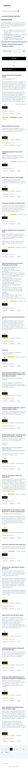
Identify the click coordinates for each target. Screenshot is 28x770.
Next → (7, 752)
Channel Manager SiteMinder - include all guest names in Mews (13, 408)
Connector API (18, 191)
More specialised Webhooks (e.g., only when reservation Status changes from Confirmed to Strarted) (13, 374)
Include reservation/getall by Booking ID (13, 317)
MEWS (10, 766)
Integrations (23, 104)
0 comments (18, 104)
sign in (15, 11)
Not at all (5, 113)
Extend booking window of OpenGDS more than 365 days (13, 649)
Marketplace (18, 139)
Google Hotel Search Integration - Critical (12, 76)
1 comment (12, 422)
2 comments (12, 139)
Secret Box (5, 350)
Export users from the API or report (12, 615)
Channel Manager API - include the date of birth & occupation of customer (14, 435)
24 (23, 749)
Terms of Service (15, 766)
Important (12, 113)
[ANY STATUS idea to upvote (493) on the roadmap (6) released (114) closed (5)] (14, 69)
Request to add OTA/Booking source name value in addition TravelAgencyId (13, 677)
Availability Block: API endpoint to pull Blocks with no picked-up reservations (13, 510)
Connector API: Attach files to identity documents (13, 568)
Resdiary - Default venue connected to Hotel (13, 231)
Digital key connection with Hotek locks (14, 544)
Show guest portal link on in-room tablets (12, 152)
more (23, 101)
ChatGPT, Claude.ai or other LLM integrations (12, 476)
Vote (5, 107)
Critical (19, 113)
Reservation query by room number (12, 177)
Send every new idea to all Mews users (13, 203)
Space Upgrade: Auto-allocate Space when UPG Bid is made (13, 708)
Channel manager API (19, 422)
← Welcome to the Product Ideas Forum (11, 16)
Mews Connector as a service (10, 126)
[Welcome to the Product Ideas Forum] (7, 5)
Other (25, 161)
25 (2, 752)
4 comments (12, 463)
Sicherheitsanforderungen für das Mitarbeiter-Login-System (12, 264)
